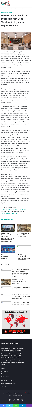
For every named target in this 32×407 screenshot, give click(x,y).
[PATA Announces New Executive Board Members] (8, 249)
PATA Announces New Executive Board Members (7, 256)
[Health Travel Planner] (8, 3)
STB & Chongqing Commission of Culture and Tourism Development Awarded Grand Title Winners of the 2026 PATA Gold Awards (7, 238)
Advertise (3, 386)
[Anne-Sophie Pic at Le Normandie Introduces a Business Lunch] (24, 228)
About (3, 368)
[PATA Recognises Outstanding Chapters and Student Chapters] (6, 304)
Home (4, 9)
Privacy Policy (5, 376)
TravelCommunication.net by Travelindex (13, 209)
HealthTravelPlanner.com (13, 352)
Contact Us (4, 371)
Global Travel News (20, 9)
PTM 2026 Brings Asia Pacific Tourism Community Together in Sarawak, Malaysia (21, 296)
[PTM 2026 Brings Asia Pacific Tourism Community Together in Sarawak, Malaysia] (24, 249)
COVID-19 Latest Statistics (8, 380)
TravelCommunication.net (9, 213)
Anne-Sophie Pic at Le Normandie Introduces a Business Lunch (24, 235)
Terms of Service (6, 374)
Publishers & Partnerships (8, 383)
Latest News (10, 9)
